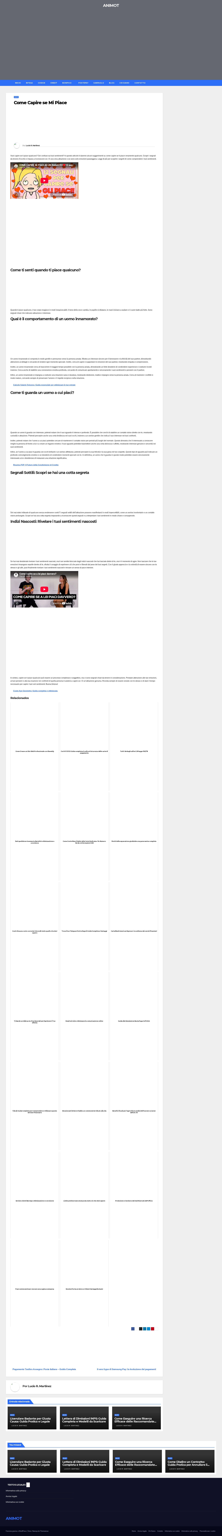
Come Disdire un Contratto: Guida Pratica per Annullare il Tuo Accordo (187, 1464)
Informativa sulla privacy (16, 1491)
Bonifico (67, 83)
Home (134, 1531)
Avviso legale (11, 1496)
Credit (53, 83)
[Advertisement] (111, 25)
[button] (215, 83)
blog (16, 97)
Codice (41, 83)
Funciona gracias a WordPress (16, 1531)
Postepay (83, 83)
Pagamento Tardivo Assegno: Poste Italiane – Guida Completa (44, 1369)
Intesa (29, 83)
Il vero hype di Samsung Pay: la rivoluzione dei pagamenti (126, 1369)
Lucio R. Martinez (33, 145)
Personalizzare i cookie (207, 1531)
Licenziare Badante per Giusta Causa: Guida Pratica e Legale (30, 1420)
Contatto (140, 83)
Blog (111, 83)
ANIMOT (111, 5)
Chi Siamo (124, 83)
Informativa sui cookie (15, 1502)
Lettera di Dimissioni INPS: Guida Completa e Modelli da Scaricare (84, 1420)
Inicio (18, 83)
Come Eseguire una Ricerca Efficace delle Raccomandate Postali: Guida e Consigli (134, 1421)
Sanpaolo (98, 83)
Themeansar (44, 1531)
